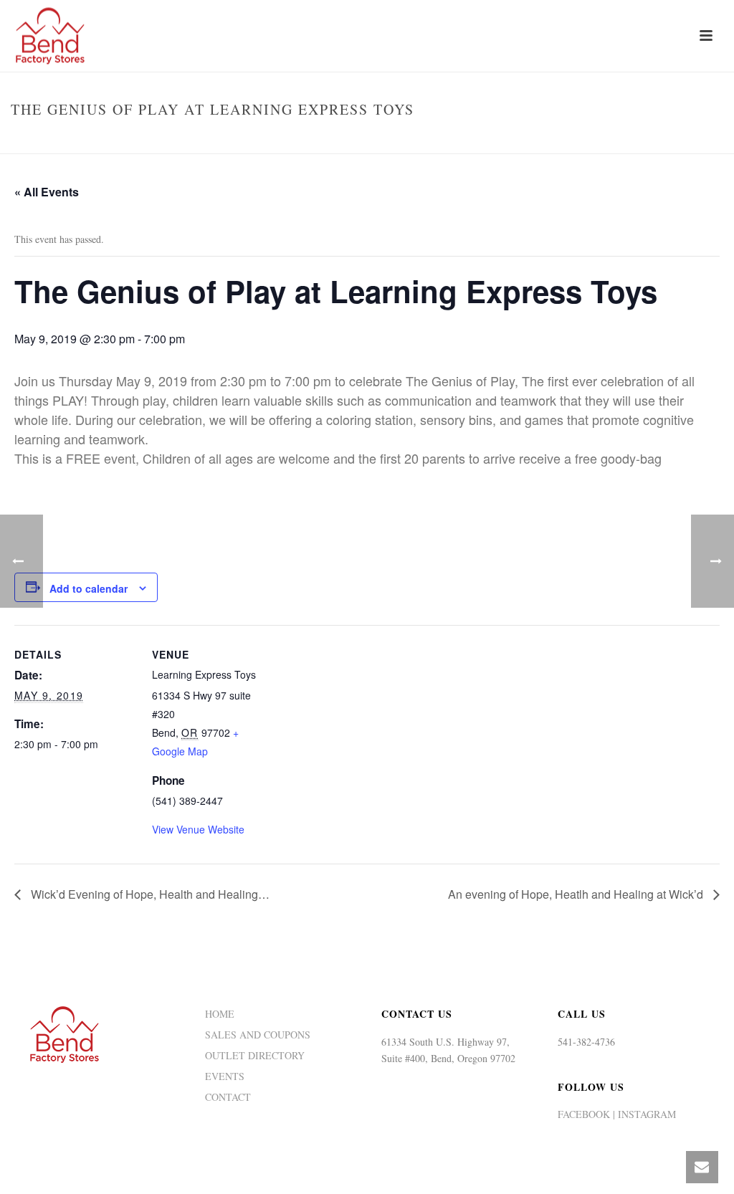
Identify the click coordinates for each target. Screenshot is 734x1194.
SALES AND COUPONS (257, 1034)
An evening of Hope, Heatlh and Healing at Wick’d (577, 894)
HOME (219, 1014)
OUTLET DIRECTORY (255, 1055)
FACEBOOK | (586, 1114)
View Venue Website (198, 829)
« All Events (46, 191)
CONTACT (228, 1097)
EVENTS (224, 1076)
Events (465, 140)
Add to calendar (88, 588)
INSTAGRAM (645, 1114)
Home (426, 140)
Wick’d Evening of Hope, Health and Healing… (149, 894)
